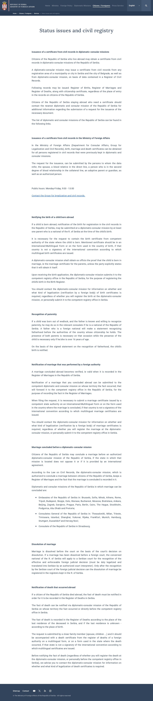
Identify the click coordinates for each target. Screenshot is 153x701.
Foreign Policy (66, 6)
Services (36, 13)
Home (47, 6)
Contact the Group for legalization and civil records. (58, 195)
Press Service (118, 6)
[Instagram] (50, 690)
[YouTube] (34, 690)
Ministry (55, 6)
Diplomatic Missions (82, 6)
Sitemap (16, 691)
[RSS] (44, 690)
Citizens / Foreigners (101, 6)
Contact (26, 691)
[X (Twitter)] (39, 690)
